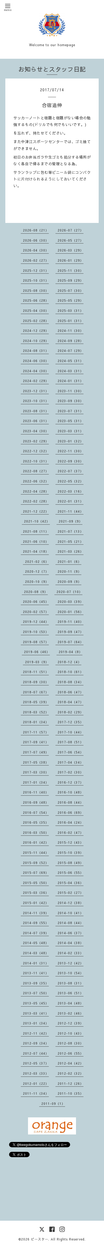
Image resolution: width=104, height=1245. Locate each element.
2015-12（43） (70, 842)
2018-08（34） (70, 682)
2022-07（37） (70, 471)
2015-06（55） (70, 872)
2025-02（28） (36, 321)
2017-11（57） (36, 732)
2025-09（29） (70, 280)
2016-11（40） (36, 792)
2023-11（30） (70, 391)
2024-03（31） (70, 371)
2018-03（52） (36, 712)
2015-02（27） (70, 892)
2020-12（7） (37, 571)
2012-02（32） (70, 1073)
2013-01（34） (36, 1023)
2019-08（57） (36, 642)
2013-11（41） (36, 973)
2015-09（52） (36, 863)
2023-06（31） (36, 421)
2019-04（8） (70, 652)
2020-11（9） (69, 571)
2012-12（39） (70, 1023)
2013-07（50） (36, 993)
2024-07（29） (70, 350)
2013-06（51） (70, 993)
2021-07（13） (70, 531)
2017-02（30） (70, 772)
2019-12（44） (36, 621)
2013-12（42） (70, 963)
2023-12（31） (36, 391)
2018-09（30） (36, 682)
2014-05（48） (36, 943)
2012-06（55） (70, 1053)
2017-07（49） (36, 752)
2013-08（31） (70, 983)
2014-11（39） (36, 913)
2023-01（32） (70, 441)
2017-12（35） (70, 722)
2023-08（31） (36, 411)
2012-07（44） (36, 1053)
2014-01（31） (36, 963)
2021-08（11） (36, 531)
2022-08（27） (36, 471)
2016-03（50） (36, 832)
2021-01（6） (69, 561)
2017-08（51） (70, 742)
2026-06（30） (36, 240)
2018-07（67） (36, 692)
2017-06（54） (70, 752)
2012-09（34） (36, 1043)
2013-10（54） (70, 973)
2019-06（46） (37, 652)
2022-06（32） (36, 481)
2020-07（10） (69, 592)
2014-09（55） (36, 923)
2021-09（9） (70, 521)
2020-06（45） (36, 601)
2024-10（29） (36, 341)
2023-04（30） (36, 431)
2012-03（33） (36, 1073)
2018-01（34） (36, 722)
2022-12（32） (36, 451)
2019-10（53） (36, 632)
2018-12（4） (69, 662)
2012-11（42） (36, 1033)
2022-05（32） (70, 481)
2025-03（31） (70, 310)
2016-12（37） (70, 782)
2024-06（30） (36, 361)
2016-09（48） (36, 802)
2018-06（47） (70, 692)
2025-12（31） (36, 270)
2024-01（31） (70, 381)
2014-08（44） (70, 923)
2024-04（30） (36, 371)
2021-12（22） (36, 511)
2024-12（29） (36, 330)
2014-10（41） (70, 913)
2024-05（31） (70, 361)
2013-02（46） (70, 1013)
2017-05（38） (36, 762)
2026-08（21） (36, 230)
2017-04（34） (70, 762)
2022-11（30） (70, 451)
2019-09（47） (70, 632)
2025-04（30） (36, 310)
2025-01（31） (70, 321)
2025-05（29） (70, 300)
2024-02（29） (36, 381)
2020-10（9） (37, 581)
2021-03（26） (70, 551)
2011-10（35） (70, 1093)
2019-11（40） (70, 621)
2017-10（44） (70, 732)
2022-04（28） (36, 491)
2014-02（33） (70, 953)
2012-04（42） (70, 1063)
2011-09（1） (53, 1103)
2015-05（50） (36, 883)
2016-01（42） (36, 842)
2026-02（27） (36, 260)
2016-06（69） (70, 812)
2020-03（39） (70, 601)
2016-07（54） (36, 812)
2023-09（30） (70, 401)
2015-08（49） (70, 863)
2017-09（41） (36, 742)
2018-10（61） (70, 672)
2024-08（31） (36, 350)
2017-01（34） (36, 782)
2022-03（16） (70, 491)
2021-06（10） (36, 541)
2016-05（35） (36, 822)
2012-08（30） (70, 1043)
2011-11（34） (36, 1093)
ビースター (39, 1239)
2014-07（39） (36, 933)
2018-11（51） (36, 672)
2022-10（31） (36, 461)
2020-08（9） (36, 592)
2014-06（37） (70, 933)
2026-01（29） (70, 260)
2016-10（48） (70, 792)
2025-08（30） (36, 290)
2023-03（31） (70, 431)
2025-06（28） (36, 300)
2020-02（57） (36, 612)
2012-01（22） (36, 1083)
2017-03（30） (36, 772)
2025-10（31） (36, 280)
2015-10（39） (70, 852)
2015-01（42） (36, 903)
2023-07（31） (70, 411)
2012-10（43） (70, 1033)
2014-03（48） (36, 953)
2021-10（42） (37, 521)
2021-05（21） (70, 541)
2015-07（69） (36, 872)
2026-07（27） (70, 230)
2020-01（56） (70, 612)
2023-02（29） (36, 441)
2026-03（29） (70, 250)
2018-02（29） (70, 712)
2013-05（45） (36, 1003)
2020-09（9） (69, 581)
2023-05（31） (70, 421)
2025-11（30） (70, 270)
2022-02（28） (36, 501)
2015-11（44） (36, 852)
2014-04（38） (70, 943)
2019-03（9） (37, 662)
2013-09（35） (36, 983)
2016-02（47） (70, 832)
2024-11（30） (70, 330)
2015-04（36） (70, 883)
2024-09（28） (70, 341)
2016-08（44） (70, 802)
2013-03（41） (36, 1013)
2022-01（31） (70, 501)
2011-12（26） (70, 1083)
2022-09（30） (70, 461)
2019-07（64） (70, 642)
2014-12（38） (70, 903)
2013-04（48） (70, 1003)
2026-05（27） (70, 240)
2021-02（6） (37, 561)
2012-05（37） (36, 1063)
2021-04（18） (36, 551)
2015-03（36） (36, 892)
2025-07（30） (70, 290)
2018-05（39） (36, 702)
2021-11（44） (70, 511)
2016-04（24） (70, 822)
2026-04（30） (36, 250)
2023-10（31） (36, 401)
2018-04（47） (70, 702)
